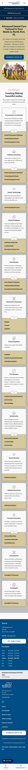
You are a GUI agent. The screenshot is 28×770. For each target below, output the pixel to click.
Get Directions (14, 641)
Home (4, 706)
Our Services (5, 710)
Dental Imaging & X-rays (12, 142)
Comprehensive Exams (11, 138)
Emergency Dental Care (11, 249)
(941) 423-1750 (16, 13)
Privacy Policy (5, 746)
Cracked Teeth (8, 246)
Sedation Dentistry (10, 477)
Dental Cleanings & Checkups (13, 135)
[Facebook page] (3, 702)
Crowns (6, 325)
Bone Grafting (8, 403)
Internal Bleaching (10, 536)
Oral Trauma (8, 400)
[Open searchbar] (24, 3)
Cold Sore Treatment (10, 242)
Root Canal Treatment (11, 438)
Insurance (5, 727)
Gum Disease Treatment (12, 282)
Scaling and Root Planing (12, 285)
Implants (7, 328)
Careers (20, 746)
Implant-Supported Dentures (13, 358)
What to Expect (6, 718)
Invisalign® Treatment (11, 575)
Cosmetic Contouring (11, 539)
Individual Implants (10, 361)
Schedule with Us (14, 57)
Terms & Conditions (13, 746)
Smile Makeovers (9, 543)
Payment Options (7, 723)
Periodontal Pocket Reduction (13, 289)
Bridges (6, 322)
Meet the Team (6, 714)
